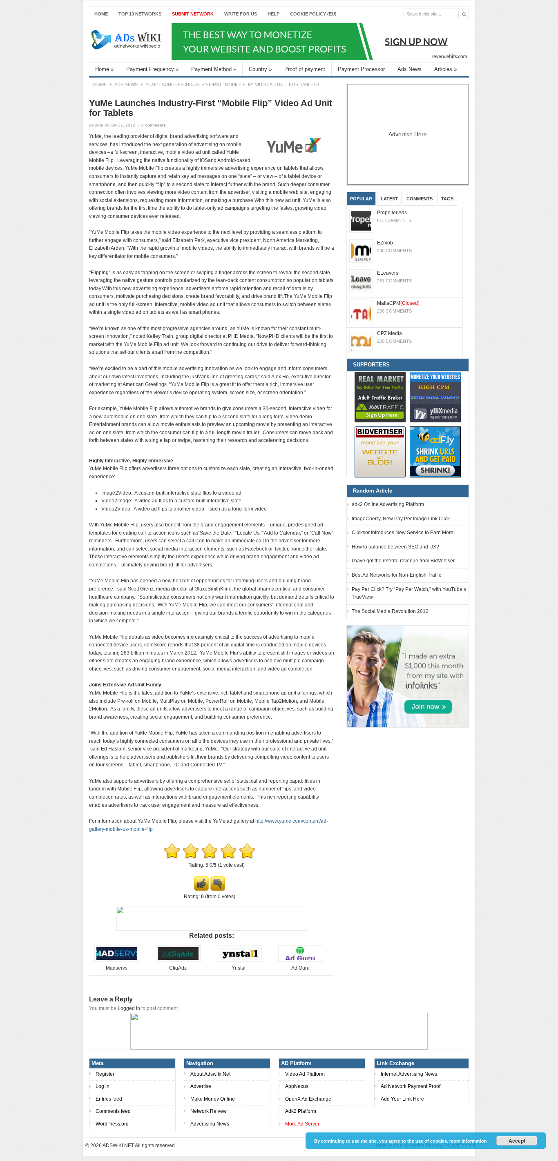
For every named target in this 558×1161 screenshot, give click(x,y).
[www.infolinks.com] (408, 675)
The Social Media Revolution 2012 (390, 611)
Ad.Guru (300, 968)
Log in (102, 1086)
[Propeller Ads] (361, 221)
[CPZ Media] (361, 341)
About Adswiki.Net (210, 1074)
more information (468, 1141)
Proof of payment (304, 69)
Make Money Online (212, 1099)
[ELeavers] (361, 281)
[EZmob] (361, 251)
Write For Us (240, 13)
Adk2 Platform (300, 1111)
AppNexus (296, 1086)
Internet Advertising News (409, 1074)
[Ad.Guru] (300, 960)
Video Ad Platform (305, 1074)
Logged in (129, 1008)
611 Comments (394, 220)
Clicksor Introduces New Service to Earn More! (403, 532)
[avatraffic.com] (380, 396)
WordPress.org (112, 1124)
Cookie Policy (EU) (313, 13)
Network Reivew (208, 1111)
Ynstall (239, 968)
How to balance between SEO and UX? (395, 547)
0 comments (153, 125)
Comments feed (113, 1111)
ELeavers (387, 273)
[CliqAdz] (178, 960)
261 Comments (394, 280)
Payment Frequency (152, 69)
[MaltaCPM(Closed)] (361, 311)
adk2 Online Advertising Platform (388, 504)
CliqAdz (178, 968)
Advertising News (209, 1124)
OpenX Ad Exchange (308, 1099)
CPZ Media (389, 333)
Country (260, 69)
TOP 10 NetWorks (139, 13)
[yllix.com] (435, 396)
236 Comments (394, 311)
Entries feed (109, 1099)
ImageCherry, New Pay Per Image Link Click (401, 519)
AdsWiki (127, 41)
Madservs (116, 968)
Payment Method (213, 69)
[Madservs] (116, 960)
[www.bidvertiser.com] (380, 451)
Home (101, 13)
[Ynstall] (239, 960)
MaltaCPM (398, 303)
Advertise (200, 1086)
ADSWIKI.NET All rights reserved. (139, 1145)
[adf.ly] (435, 451)
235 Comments (394, 341)
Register (105, 1074)
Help (273, 13)
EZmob (385, 243)
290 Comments (394, 250)
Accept (517, 1140)
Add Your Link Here (402, 1099)
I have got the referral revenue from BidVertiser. (403, 561)
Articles (445, 69)
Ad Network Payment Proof (410, 1086)
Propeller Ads (392, 212)
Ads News (409, 69)
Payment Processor (361, 69)
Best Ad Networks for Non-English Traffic (396, 575)
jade (99, 125)
